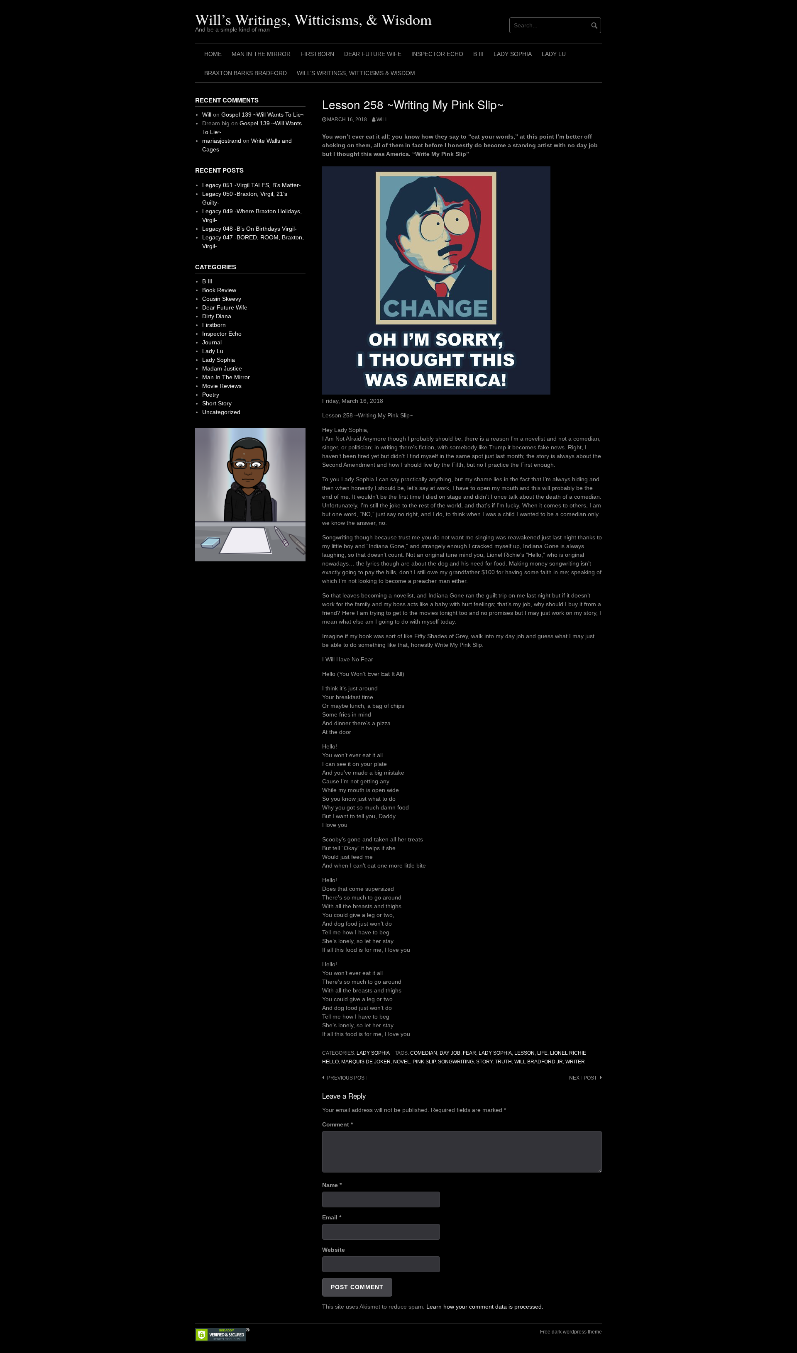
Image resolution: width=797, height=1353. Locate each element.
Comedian (423, 1053)
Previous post (347, 1078)
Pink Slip (424, 1062)
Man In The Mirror (261, 54)
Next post (583, 1078)
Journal (212, 342)
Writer (575, 1062)
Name (332, 1185)
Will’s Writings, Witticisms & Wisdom (356, 73)
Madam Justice (222, 368)
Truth (503, 1062)
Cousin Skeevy (221, 298)
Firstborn (317, 54)
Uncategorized (221, 412)
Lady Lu (554, 54)
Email (331, 1217)
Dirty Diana (216, 316)
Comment (337, 1124)
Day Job (450, 1053)
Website (333, 1249)
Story (484, 1062)
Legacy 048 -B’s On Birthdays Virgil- (249, 228)
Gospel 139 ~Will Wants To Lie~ (262, 114)
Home (213, 54)
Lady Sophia (513, 54)
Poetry (210, 394)
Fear (469, 1053)
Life (542, 1053)
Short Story (217, 403)
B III (478, 54)
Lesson (524, 1053)
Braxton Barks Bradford (245, 73)
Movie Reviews (222, 386)
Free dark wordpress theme (571, 1332)
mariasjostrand (221, 140)
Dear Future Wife (372, 54)
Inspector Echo (437, 54)
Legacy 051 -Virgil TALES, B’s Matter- (251, 185)
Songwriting (456, 1062)
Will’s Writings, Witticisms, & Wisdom (313, 19)
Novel (401, 1062)
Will (382, 119)
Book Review (219, 290)
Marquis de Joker (366, 1062)
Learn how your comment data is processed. (484, 1306)
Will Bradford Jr (538, 1062)
